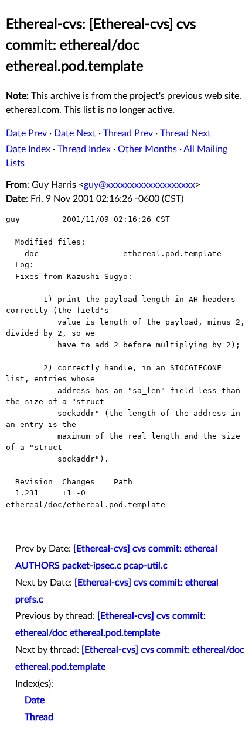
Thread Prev (128, 133)
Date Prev (26, 133)
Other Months (147, 149)
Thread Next (185, 133)
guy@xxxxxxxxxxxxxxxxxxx (139, 185)
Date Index (28, 149)
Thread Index (84, 149)
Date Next (75, 133)
